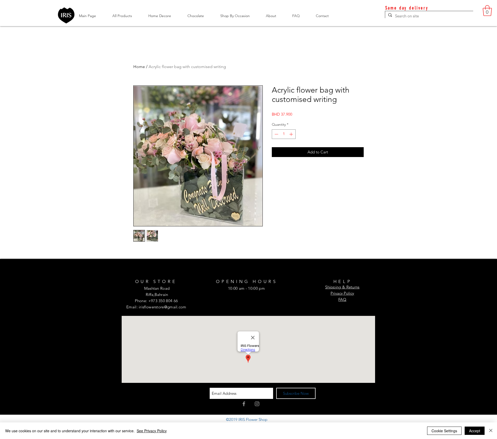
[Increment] (291, 134)
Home (139, 66)
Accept (474, 430)
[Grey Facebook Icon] (244, 404)
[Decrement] (276, 134)
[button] (487, 10)
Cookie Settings (444, 430)
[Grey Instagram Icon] (257, 404)
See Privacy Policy (152, 430)
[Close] (491, 431)
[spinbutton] (283, 134)
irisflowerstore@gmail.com (162, 306)
